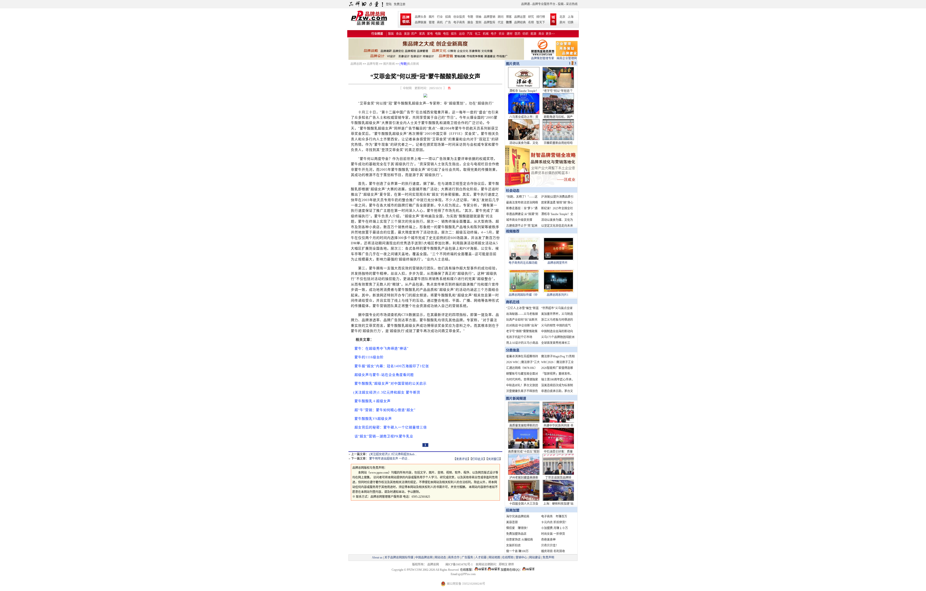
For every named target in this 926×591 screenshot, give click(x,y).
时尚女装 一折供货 (553, 534)
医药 (517, 33)
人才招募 (481, 557)
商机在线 (512, 302)
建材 (509, 33)
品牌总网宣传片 (557, 263)
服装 (391, 33)
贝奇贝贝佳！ (549, 545)
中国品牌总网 (424, 557)
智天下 (540, 22)
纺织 (525, 33)
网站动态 (440, 557)
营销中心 (521, 557)
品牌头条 (420, 17)
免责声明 (548, 557)
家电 (430, 33)
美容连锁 (512, 522)
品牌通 (525, 4)
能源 (533, 33)
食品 (399, 33)
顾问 (501, 17)
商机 (440, 22)
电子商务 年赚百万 (554, 516)
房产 (414, 33)
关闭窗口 (493, 459)
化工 (478, 33)
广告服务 (467, 557)
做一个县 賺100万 (517, 551)
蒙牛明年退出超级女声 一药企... (389, 458)
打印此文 (477, 459)
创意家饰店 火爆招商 (519, 539)
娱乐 (454, 33)
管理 (432, 22)
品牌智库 (489, 22)
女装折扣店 (513, 545)
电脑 (438, 33)
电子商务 (459, 22)
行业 (440, 17)
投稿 (561, 4)
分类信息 (512, 350)
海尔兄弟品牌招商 (517, 516)
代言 (501, 22)
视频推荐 (512, 231)
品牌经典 (520, 22)
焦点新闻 (413, 64)
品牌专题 (372, 64)
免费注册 (399, 4)
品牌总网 (356, 64)
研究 (531, 17)
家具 (422, 33)
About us (377, 557)
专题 (470, 17)
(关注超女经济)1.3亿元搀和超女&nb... (393, 454)
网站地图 (494, 557)
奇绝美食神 (548, 539)
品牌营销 (489, 17)
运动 (462, 33)
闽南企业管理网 (567, 58)
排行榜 (540, 17)
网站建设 (535, 557)
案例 (478, 22)
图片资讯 (512, 64)
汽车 (470, 33)
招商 (448, 17)
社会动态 (512, 190)
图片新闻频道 (516, 398)
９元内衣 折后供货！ (554, 522)
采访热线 (572, 4)
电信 (446, 33)
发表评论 (462, 459)
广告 (448, 22)
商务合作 (454, 557)
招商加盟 (512, 510)
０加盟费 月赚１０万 (554, 528)
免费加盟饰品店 (516, 534)
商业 (541, 33)
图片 (432, 17)
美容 (407, 33)
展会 (470, 22)
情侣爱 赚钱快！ (517, 528)
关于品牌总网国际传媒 (398, 557)
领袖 (478, 17)
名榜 (531, 22)
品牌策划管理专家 (542, 58)
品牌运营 (520, 17)
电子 (494, 33)
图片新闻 (389, 64)
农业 (501, 33)
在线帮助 (508, 557)
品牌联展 (420, 22)
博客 (509, 17)
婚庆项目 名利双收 (553, 551)
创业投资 (459, 17)
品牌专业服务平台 (543, 4)
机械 (486, 33)
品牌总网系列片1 (557, 295)
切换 (570, 22)
